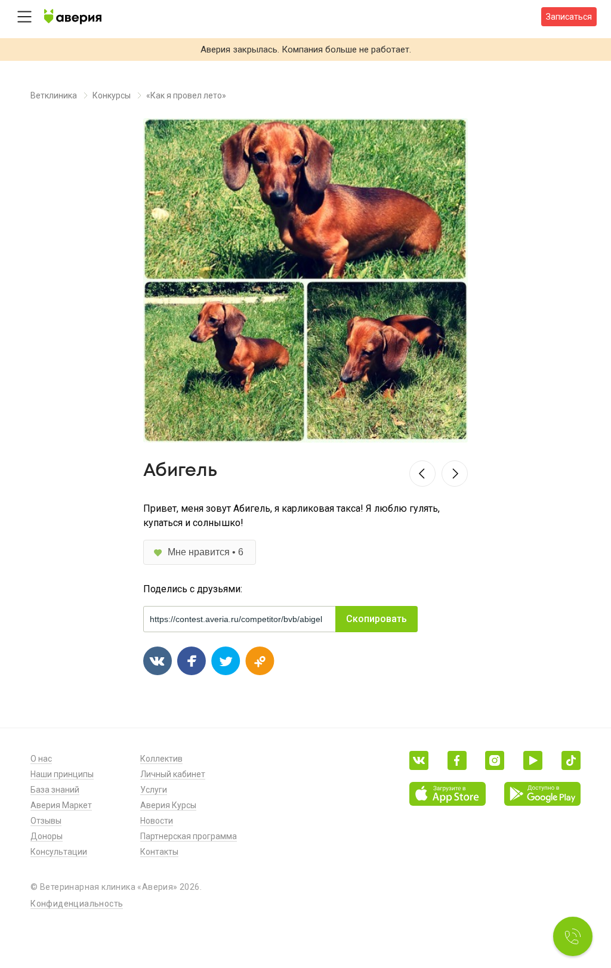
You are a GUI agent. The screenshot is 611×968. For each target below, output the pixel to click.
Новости (156, 820)
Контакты (159, 851)
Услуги (153, 789)
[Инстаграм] (494, 760)
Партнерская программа (188, 836)
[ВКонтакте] (418, 760)
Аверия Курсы (168, 805)
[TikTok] (571, 760)
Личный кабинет (172, 774)
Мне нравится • (205, 552)
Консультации (58, 851)
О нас (41, 758)
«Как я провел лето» (186, 95)
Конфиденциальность (76, 903)
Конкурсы (111, 95)
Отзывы (45, 820)
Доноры (46, 836)
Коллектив (161, 758)
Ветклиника (53, 95)
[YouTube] (532, 760)
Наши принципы (62, 774)
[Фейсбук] (457, 760)
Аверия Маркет (61, 805)
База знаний (54, 789)
